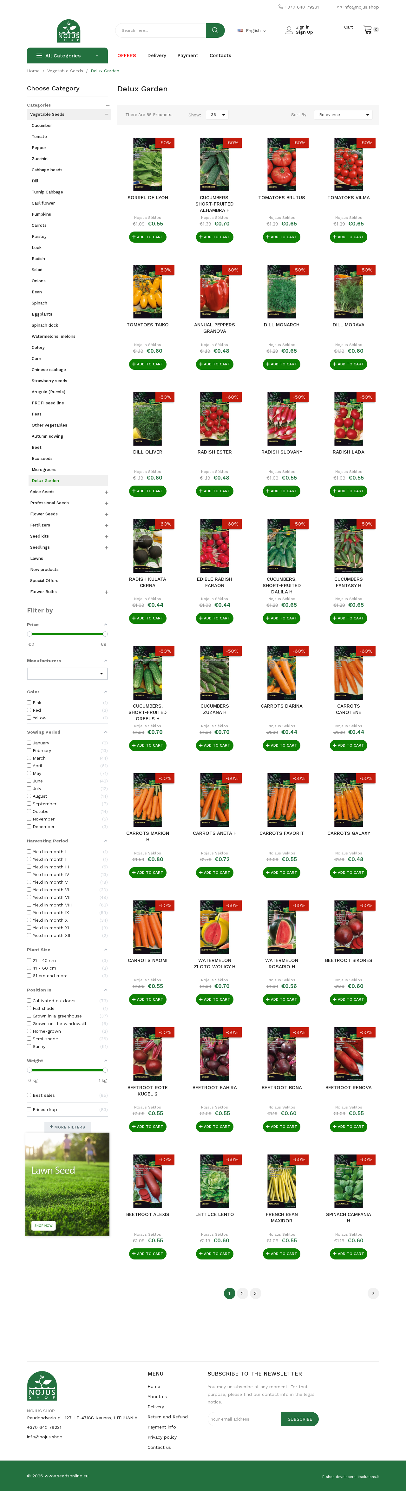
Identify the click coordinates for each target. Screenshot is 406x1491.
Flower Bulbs (43, 591)
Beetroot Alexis (147, 1214)
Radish (38, 258)
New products (44, 569)
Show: (194, 115)
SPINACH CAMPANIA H (348, 1218)
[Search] (215, 30)
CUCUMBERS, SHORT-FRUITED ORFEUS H (147, 712)
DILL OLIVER (147, 452)
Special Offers (44, 580)
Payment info (161, 1426)
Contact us (159, 1447)
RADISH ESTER (215, 452)
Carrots (39, 225)
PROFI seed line (48, 403)
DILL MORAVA (348, 325)
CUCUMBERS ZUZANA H (214, 709)
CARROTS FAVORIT (281, 833)
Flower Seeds (44, 514)
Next (373, 1293)
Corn (36, 358)
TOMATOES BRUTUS (281, 197)
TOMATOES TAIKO (148, 325)
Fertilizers (40, 525)
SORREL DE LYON (148, 197)
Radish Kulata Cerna (147, 582)
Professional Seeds (49, 502)
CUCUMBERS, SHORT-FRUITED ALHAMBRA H (214, 204)
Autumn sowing (47, 436)
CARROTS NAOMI (147, 960)
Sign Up (304, 32)
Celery (38, 347)
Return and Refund (167, 1416)
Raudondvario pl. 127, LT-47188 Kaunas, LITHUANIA (82, 1417)
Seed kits (39, 536)
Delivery (155, 1406)
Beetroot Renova (348, 1087)
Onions (39, 280)
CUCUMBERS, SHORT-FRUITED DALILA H (282, 585)
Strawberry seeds (49, 380)
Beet (37, 447)
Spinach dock (45, 325)
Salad (37, 269)
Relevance (345, 115)
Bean (37, 292)
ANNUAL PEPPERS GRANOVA (214, 328)
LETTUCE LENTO (214, 1214)
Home (153, 1386)
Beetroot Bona (282, 1087)
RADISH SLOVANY (281, 452)
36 (219, 115)
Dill (35, 181)
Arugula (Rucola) (48, 391)
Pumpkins (41, 214)
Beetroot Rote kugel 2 (148, 1091)
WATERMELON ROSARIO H (281, 964)
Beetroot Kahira (215, 1087)
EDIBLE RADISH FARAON (214, 582)
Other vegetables (49, 425)
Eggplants (42, 314)
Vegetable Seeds (47, 114)
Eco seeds (42, 458)
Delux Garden (45, 480)
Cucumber (42, 125)
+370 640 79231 (302, 7)
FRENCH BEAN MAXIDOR (282, 1218)
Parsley (39, 236)
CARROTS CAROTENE (348, 709)
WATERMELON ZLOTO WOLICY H (214, 964)
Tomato (39, 136)
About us (157, 1396)
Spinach (39, 303)
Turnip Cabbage (47, 192)
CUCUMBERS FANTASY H (348, 582)
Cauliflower (43, 203)
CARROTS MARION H (147, 836)
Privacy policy (162, 1437)
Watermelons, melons (53, 336)
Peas (37, 414)
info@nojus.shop (361, 7)
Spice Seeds (42, 491)
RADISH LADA (348, 452)
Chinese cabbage (49, 369)
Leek (37, 247)
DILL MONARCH (281, 325)
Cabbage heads (47, 169)
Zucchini (40, 158)
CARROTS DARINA (282, 706)
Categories (39, 105)
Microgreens (44, 469)
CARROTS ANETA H (215, 833)
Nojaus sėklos (147, 217)
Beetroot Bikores (348, 960)
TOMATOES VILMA (348, 197)
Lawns (36, 558)
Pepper (39, 147)
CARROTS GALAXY (348, 833)
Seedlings (40, 547)
